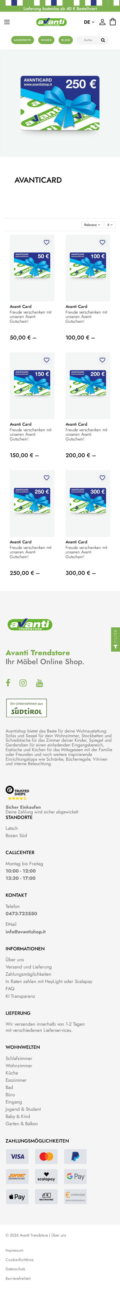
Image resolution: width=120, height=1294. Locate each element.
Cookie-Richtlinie (19, 1259)
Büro (10, 1094)
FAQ (10, 988)
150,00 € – (24, 455)
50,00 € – (23, 338)
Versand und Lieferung (29, 966)
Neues (46, 40)
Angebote (22, 40)
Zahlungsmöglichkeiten (28, 974)
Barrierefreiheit (18, 1278)
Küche (12, 1072)
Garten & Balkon (22, 1123)
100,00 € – (80, 338)
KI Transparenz (20, 996)
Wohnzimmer (19, 1065)
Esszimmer (16, 1080)
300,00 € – (81, 573)
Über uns (15, 959)
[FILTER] (115, 647)
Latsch (12, 828)
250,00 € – (25, 573)
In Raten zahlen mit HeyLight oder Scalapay (49, 981)
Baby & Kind (18, 1116)
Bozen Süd (16, 835)
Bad (9, 1087)
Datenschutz (15, 1269)
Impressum (14, 1250)
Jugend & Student (23, 1109)
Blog (65, 40)
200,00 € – (81, 455)
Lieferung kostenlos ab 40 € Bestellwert (60, 9)
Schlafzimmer (19, 1058)
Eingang (14, 1101)
